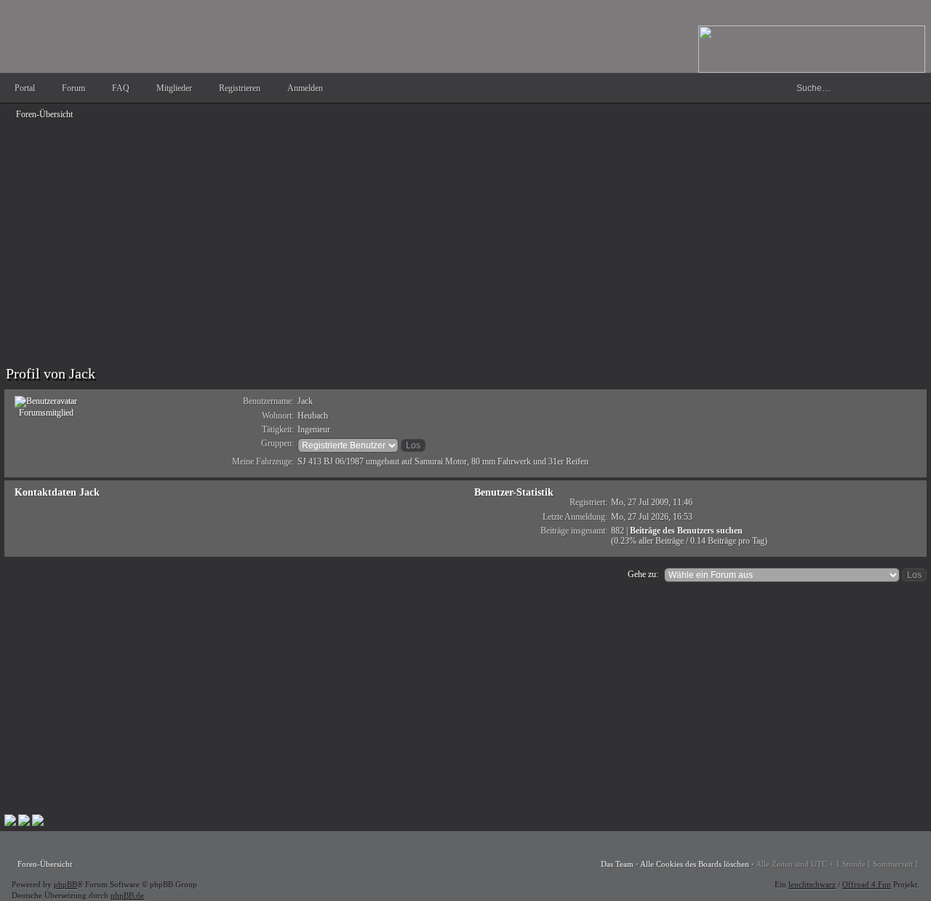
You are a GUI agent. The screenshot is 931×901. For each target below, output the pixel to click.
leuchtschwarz (812, 884)
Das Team (617, 864)
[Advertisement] (440, 227)
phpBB (65, 884)
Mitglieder (174, 88)
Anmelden (305, 88)
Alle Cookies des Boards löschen (694, 864)
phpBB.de (127, 895)
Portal (25, 88)
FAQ (120, 88)
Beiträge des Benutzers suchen (686, 530)
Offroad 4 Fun (866, 884)
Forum (73, 88)
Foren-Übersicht (44, 114)
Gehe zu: (643, 574)
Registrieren (239, 88)
